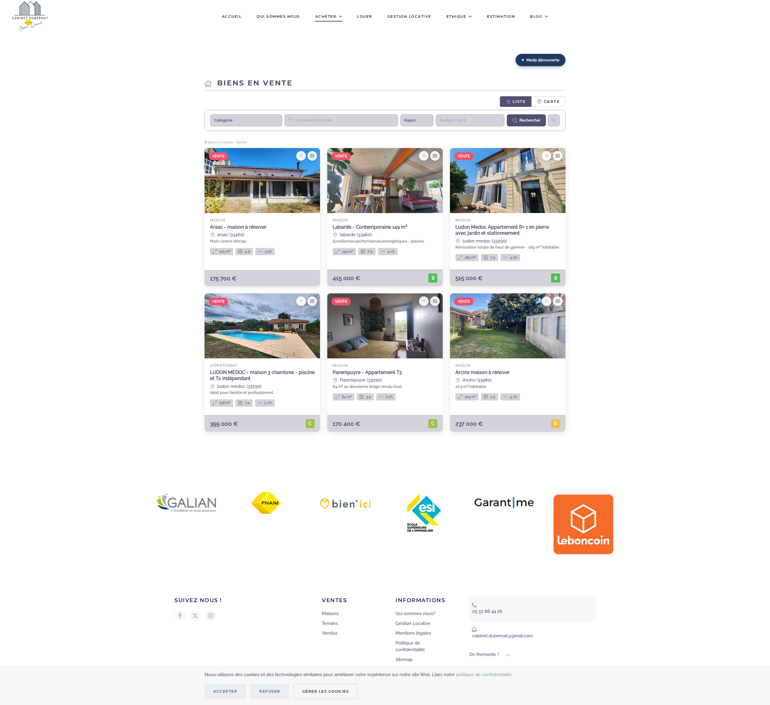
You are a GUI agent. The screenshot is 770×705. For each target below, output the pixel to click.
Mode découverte (540, 59)
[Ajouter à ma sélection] (301, 156)
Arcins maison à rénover (482, 372)
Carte (551, 101)
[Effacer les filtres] (554, 120)
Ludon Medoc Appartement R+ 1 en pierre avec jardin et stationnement (502, 230)
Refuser (269, 691)
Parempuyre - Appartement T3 (367, 372)
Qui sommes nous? (415, 613)
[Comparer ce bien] (312, 156)
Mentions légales (413, 633)
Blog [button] (536, 16)
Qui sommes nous (278, 16)
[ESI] (424, 512)
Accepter (225, 691)
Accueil (232, 16)
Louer (364, 16)
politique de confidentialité (483, 674)
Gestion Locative (409, 16)
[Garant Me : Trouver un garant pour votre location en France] (504, 501)
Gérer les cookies (325, 691)
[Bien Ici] (345, 503)
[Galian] (186, 502)
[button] (508, 655)
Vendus (329, 633)
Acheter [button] (326, 16)
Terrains (330, 623)
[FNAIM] (266, 502)
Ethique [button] (456, 16)
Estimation (501, 16)
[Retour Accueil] (31, 16)
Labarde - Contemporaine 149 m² (370, 227)
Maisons (330, 613)
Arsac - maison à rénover (238, 227)
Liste (518, 101)
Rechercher (530, 120)
